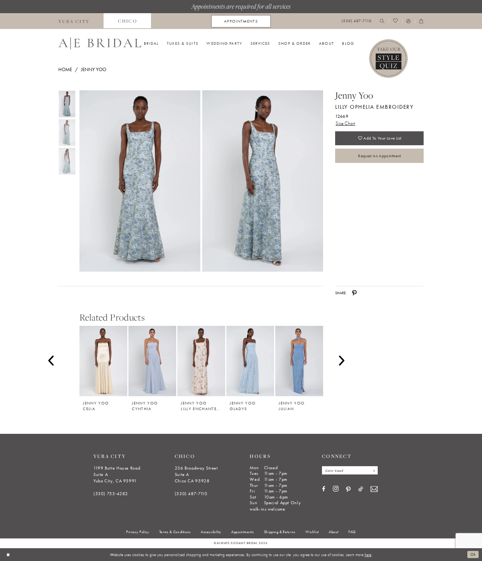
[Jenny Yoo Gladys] (250, 361)
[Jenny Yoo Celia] (103, 361)
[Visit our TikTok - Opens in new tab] (360, 489)
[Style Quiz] (388, 58)
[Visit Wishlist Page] (395, 21)
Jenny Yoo (93, 69)
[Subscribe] (373, 470)
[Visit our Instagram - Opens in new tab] (336, 489)
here (368, 554)
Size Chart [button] (345, 123)
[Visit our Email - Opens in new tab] (374, 489)
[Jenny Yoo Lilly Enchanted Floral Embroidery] (201, 361)
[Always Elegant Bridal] (99, 43)
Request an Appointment (379, 155)
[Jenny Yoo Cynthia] (152, 361)
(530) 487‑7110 (191, 494)
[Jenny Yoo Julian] (299, 361)
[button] (408, 21)
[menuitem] (74, 21)
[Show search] (382, 21)
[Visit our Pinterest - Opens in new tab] (348, 490)
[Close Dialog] (8, 554)
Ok (473, 554)
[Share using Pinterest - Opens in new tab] (354, 293)
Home (65, 69)
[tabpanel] (138, 181)
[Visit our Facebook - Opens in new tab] (323, 489)
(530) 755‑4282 (110, 494)
